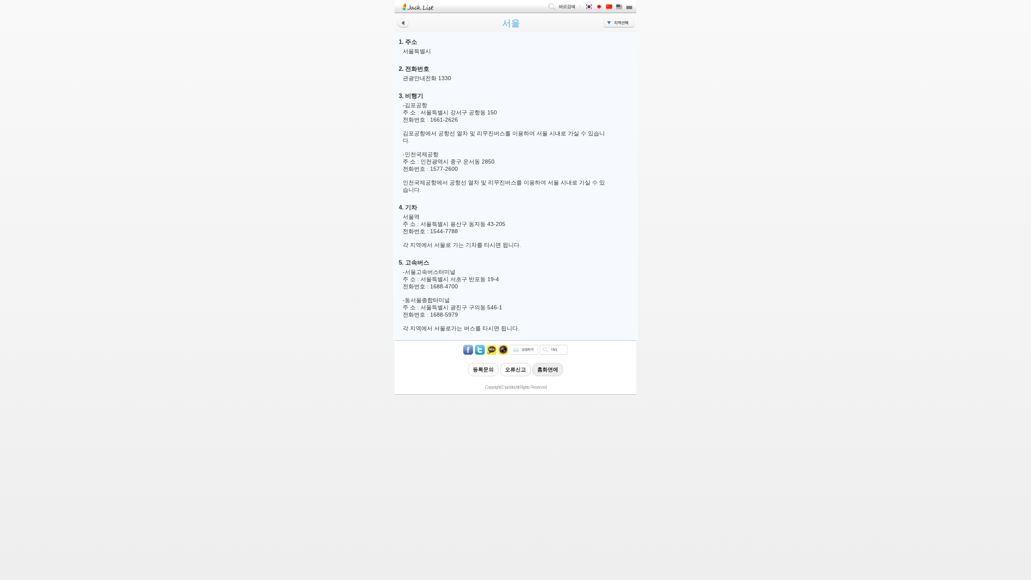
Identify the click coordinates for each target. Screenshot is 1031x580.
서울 (511, 23)
